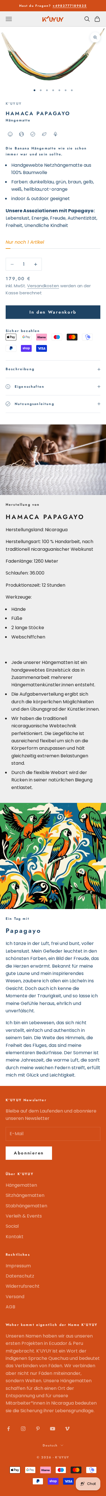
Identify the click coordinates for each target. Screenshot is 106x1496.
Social (12, 1226)
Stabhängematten (26, 1206)
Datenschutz (20, 1276)
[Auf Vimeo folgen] (67, 1428)
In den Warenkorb (53, 312)
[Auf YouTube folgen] (52, 1428)
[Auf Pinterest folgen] (38, 1428)
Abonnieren (29, 1153)
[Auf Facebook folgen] (8, 1428)
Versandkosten (43, 286)
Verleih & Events (24, 1216)
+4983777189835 (70, 5)
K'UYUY (14, 103)
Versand (15, 1296)
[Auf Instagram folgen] (23, 1428)
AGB (10, 1307)
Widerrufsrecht (23, 1286)
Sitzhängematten (25, 1195)
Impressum (18, 1266)
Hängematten (21, 1185)
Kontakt (14, 1236)
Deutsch (50, 1445)
